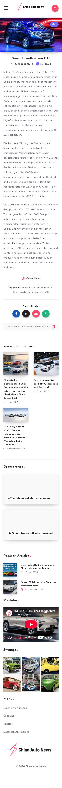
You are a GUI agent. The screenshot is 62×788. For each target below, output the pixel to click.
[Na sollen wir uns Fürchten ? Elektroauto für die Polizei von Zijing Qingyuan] (31, 665)
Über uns (8, 716)
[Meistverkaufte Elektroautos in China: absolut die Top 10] (10, 570)
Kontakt (8, 723)
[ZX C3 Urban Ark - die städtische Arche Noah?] (12, 665)
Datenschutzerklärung (16, 732)
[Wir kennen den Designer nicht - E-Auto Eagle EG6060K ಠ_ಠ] (12, 682)
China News (33, 278)
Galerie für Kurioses (15, 708)
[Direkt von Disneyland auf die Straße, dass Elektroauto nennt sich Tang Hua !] (50, 665)
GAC (46, 292)
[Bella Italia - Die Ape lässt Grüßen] (31, 682)
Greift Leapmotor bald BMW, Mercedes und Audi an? (46, 384)
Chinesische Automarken (27, 292)
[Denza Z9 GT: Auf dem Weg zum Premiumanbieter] (10, 587)
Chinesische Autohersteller (37, 287)
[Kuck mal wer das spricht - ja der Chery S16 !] (50, 682)
